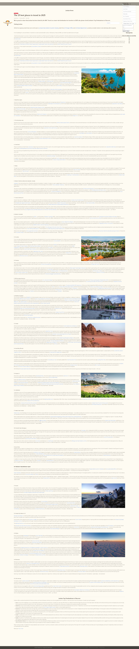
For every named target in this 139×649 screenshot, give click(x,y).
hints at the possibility (46, 264)
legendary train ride (38, 251)
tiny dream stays (19, 232)
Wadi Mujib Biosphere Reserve (67, 337)
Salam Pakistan (17, 472)
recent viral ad (26, 580)
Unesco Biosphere (40, 453)
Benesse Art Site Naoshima (55, 103)
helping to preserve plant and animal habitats (48, 382)
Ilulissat (17, 159)
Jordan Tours (53, 23)
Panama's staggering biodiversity (53, 273)
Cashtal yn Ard (37, 452)
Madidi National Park (40, 554)
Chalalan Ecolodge (23, 554)
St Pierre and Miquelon (88, 188)
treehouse (50, 440)
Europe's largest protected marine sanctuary (34, 492)
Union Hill (76, 527)
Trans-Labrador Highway (58, 184)
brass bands (36, 303)
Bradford (29, 297)
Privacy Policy (102, 647)
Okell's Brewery (106, 455)
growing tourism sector (31, 438)
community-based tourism (36, 553)
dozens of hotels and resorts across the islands (52, 384)
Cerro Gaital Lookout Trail (21, 272)
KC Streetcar (110, 525)
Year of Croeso (77, 169)
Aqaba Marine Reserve (51, 342)
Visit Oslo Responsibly (39, 586)
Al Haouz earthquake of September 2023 (99, 280)
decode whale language (56, 89)
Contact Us (125, 3)
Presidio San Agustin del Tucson (23, 202)
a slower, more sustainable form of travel (62, 334)
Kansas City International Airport (23, 525)
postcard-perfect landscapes (39, 582)
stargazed (26, 535)
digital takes (23, 301)
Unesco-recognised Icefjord (59, 159)
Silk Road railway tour (97, 404)
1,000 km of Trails (100, 272)
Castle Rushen (77, 452)
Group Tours (46, 23)
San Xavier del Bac (90, 202)
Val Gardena (89, 133)
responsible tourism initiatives (97, 469)
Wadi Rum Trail (49, 331)
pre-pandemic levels (36, 46)
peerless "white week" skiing (50, 127)
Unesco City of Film (59, 312)
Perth (35, 216)
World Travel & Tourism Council (64, 44)
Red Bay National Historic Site (99, 190)
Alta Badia (82, 133)
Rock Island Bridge (54, 528)
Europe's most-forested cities (96, 582)
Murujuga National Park (32, 230)
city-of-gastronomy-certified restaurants (34, 209)
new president (57, 240)
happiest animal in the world (106, 223)
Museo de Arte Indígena (38, 550)
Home (16, 23)
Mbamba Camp (61, 570)
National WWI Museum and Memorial (99, 527)
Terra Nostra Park (71, 502)
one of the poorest (108, 437)
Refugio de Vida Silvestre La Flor (79, 440)
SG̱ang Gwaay (42, 420)
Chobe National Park (64, 566)
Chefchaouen (58, 289)
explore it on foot (19, 460)
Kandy (55, 244)
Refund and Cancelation (93, 647)
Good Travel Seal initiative (30, 249)
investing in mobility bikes (73, 174)
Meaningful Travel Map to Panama (78, 268)
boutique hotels (115, 230)
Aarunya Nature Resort (35, 246)
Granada (83, 430)
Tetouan (60, 291)
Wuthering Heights (28, 315)
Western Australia (49, 216)
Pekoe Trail (68, 252)
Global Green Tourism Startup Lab (100, 403)
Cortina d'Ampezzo (32, 131)
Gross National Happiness (55, 352)
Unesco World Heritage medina (66, 286)
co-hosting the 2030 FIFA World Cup (94, 281)
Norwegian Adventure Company (81, 589)
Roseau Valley (41, 81)
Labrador (16, 183)
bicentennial (37, 542)
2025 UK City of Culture (25, 298)
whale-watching (49, 490)
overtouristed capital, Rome (63, 122)
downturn (66, 375)
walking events (49, 460)
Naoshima (63, 102)
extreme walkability (105, 580)
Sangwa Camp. (73, 365)
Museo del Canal (95, 264)
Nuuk (57, 158)
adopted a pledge (51, 155)
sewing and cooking (23, 382)
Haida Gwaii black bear (110, 420)
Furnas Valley (44, 501)
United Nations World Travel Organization (28, 44)
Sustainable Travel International (46, 44)
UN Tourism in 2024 (97, 270)
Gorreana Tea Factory (39, 508)
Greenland (30, 146)
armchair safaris (82, 571)
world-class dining (114, 580)
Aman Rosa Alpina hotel (45, 138)
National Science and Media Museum (72, 298)
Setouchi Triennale (21, 108)
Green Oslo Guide (57, 586)
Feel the (26, 171)
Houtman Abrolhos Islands (105, 230)
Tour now (21, 628)
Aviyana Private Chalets (22, 246)
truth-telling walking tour (33, 228)
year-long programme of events (42, 298)
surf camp (37, 440)
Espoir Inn (75, 115)
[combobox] (113, 23)
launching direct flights (65, 82)
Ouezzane (75, 288)
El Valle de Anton (64, 270)
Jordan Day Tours (29, 23)
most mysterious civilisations (70, 325)
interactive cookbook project (34, 317)
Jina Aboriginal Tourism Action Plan (54, 227)
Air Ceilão (50, 247)
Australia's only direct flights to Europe (108, 216)
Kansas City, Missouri (18, 515)
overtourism (18, 55)
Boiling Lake (50, 81)
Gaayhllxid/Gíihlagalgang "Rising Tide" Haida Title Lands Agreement (65, 416)
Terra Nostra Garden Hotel (52, 504)
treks (36, 474)
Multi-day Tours (38, 23)
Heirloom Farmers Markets (50, 209)
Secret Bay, (59, 85)
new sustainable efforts (111, 469)
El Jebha (32, 291)
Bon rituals (97, 365)
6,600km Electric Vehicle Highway (40, 224)
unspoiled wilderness (111, 146)
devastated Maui (40, 375)
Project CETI (28, 89)
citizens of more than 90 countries (28, 403)
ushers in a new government (32, 563)
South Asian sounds (45, 303)
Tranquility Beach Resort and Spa (24, 85)
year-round (114, 478)
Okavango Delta (83, 566)
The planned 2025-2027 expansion (73, 285)
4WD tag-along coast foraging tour (56, 228)
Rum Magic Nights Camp (49, 607)
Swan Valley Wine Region (67, 221)
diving (55, 343)
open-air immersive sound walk (27, 308)
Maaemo (122, 591)
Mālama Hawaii (21, 379)
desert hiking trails (61, 202)
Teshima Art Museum (42, 114)
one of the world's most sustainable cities (39, 583)
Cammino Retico (78, 136)
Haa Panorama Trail (71, 359)
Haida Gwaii (16, 412)
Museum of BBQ (33, 519)
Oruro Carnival (35, 540)
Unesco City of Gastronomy (77, 200)
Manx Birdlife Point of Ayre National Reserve (53, 455)
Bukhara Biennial (49, 399)
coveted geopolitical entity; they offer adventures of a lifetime (33, 148)
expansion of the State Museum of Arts (92, 399)
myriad (38, 460)
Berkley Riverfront (20, 523)
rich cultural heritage (47, 280)
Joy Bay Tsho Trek (101, 359)
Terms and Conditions (84, 647)
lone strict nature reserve (24, 366)
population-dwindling (117, 103)
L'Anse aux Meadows (56, 191)
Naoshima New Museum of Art (37, 107)
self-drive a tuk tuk (23, 255)
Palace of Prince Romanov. (33, 400)
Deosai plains (46, 478)
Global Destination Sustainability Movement (58, 204)
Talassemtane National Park (104, 288)
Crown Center (78, 519)
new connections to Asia (95, 218)
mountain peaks (29, 474)
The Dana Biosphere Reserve (57, 340)
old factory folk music (28, 303)
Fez (53, 286)
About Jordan (21, 23)
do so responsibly (53, 377)
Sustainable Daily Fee (25, 368)
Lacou (27, 92)
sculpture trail (58, 308)
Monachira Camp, (44, 571)
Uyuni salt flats (39, 535)
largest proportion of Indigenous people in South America (34, 547)
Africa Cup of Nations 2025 (96, 286)
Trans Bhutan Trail (52, 359)
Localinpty (50, 269)
